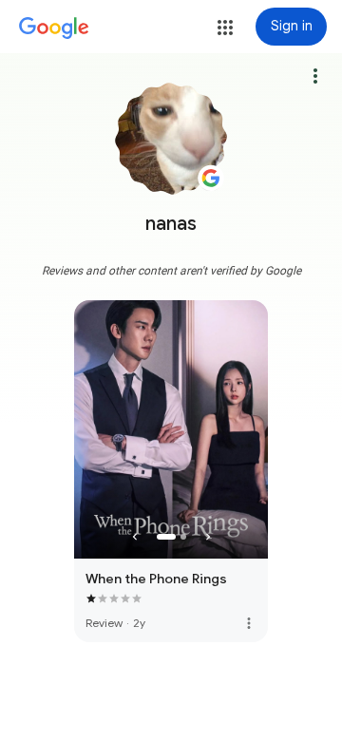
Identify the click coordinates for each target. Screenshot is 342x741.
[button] (225, 28)
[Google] (54, 28)
